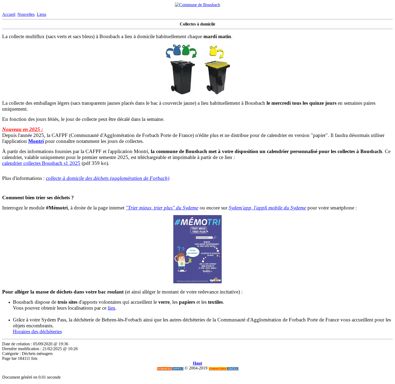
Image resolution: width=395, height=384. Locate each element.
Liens (41, 14)
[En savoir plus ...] (224, 368)
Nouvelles (26, 14)
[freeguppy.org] (170, 368)
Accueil (8, 14)
